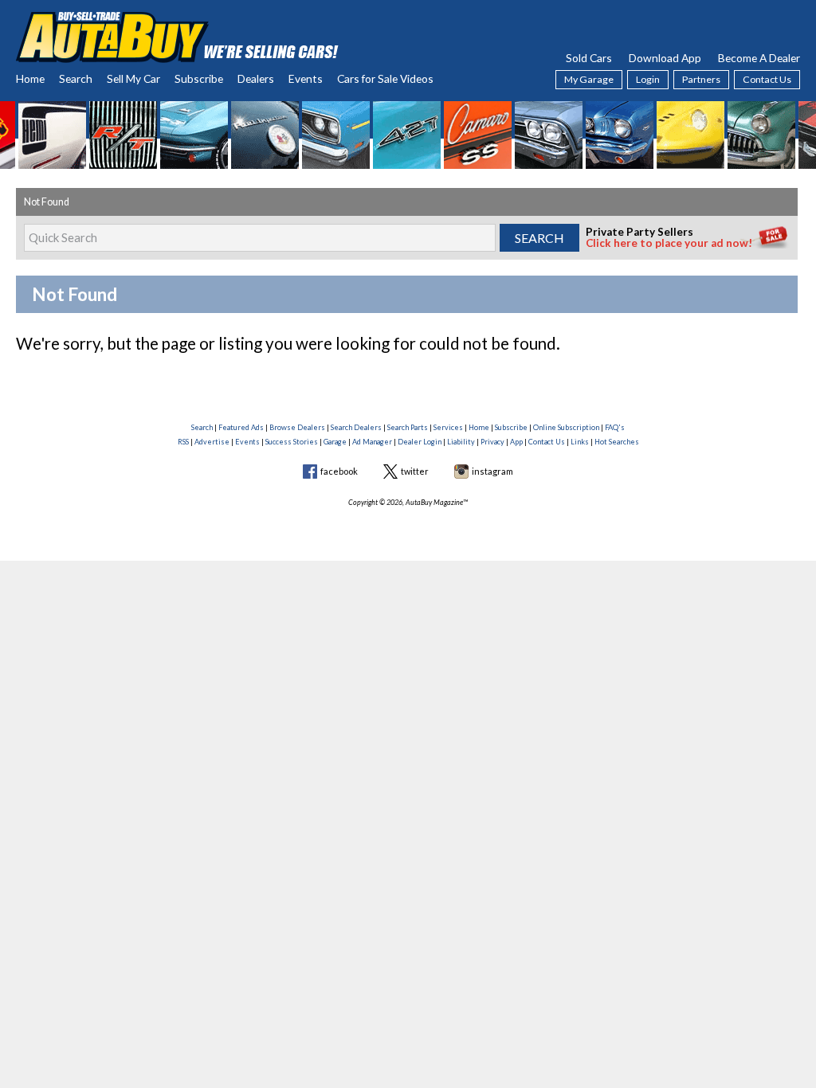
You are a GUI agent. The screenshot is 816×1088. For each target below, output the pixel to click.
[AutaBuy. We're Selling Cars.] (177, 35)
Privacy (492, 441)
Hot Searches (616, 441)
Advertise (212, 441)
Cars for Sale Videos (385, 78)
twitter (415, 471)
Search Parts (407, 427)
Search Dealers (356, 427)
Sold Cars (589, 58)
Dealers (255, 78)
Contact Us (767, 79)
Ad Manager (372, 441)
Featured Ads (241, 427)
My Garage (589, 79)
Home (30, 78)
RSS (183, 441)
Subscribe (199, 78)
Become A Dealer (759, 58)
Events (305, 78)
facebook (339, 471)
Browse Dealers (297, 427)
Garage (335, 441)
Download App (665, 58)
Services (448, 427)
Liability (461, 441)
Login (648, 79)
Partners (701, 79)
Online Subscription (566, 427)
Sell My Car (133, 78)
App (516, 441)
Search (75, 78)
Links (580, 441)
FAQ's (615, 427)
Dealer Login (419, 441)
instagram (492, 471)
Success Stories (291, 441)
